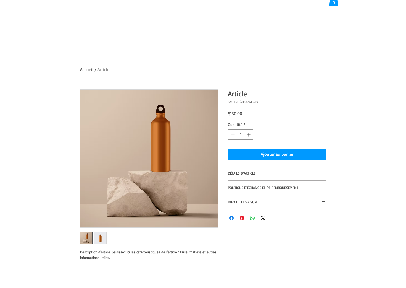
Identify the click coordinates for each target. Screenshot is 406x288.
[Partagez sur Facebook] (231, 218)
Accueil (86, 69)
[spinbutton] (241, 134)
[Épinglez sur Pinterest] (242, 218)
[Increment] (249, 134)
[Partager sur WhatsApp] (252, 218)
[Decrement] (232, 134)
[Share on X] (263, 218)
